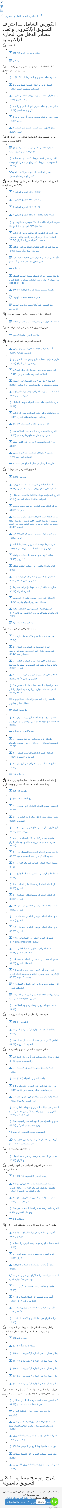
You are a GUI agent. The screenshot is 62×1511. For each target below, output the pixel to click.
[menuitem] (2, 7)
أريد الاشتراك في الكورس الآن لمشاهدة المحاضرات (31, 1502)
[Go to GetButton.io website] (54, 1508)
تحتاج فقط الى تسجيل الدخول (20, 1497)
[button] (2, 2)
